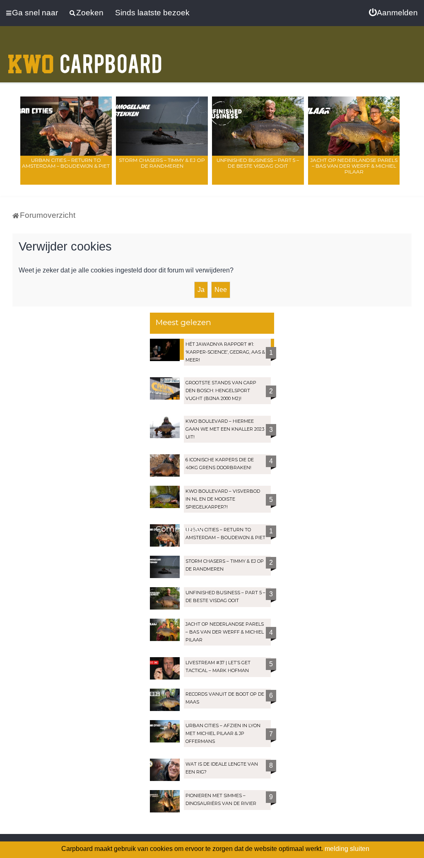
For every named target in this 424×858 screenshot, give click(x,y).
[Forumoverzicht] (84, 58)
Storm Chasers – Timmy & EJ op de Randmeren (162, 163)
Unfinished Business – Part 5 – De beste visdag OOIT (258, 163)
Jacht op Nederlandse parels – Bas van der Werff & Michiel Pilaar (354, 166)
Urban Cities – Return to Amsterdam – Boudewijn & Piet (66, 163)
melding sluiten (347, 848)
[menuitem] (393, 13)
